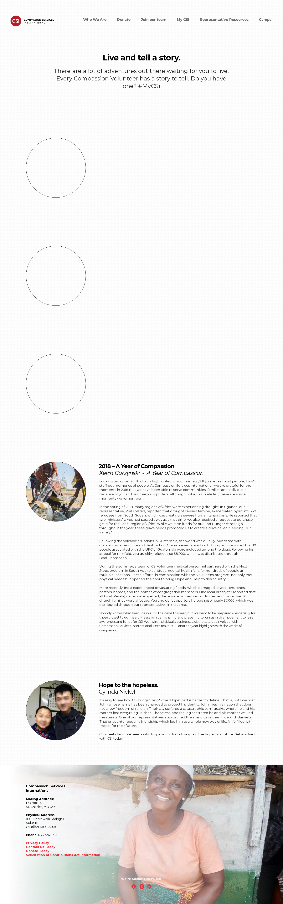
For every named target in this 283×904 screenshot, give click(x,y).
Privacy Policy (37, 843)
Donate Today (37, 851)
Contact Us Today (41, 847)
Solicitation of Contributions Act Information (63, 855)
